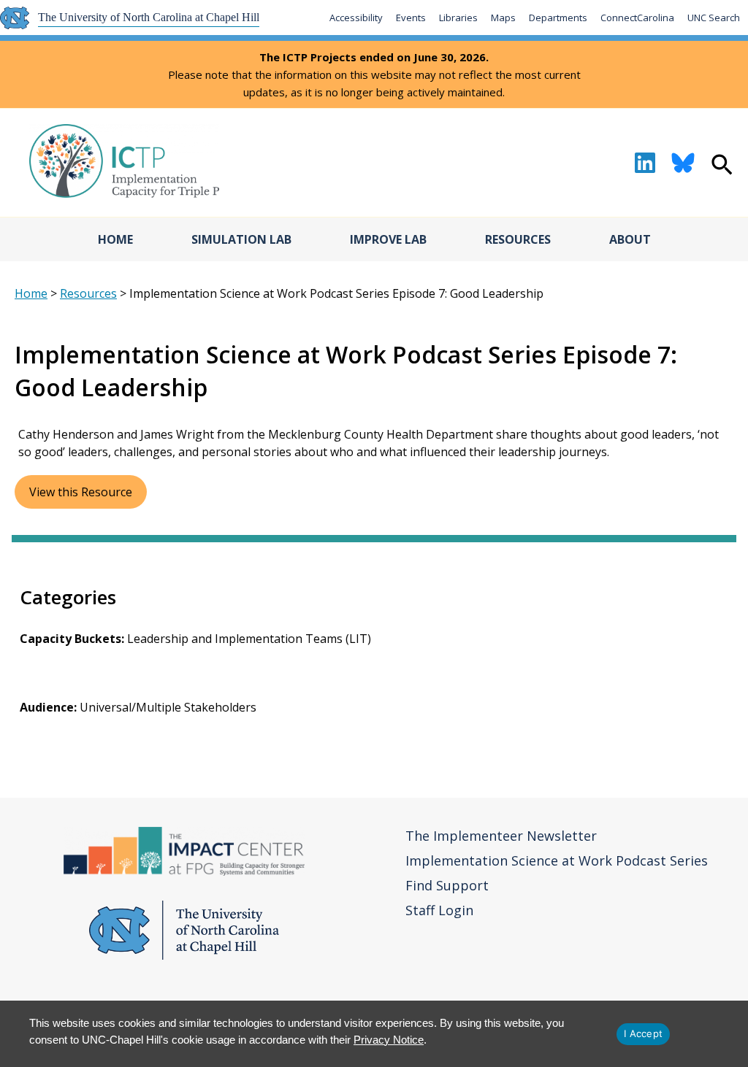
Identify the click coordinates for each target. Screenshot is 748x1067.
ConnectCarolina (637, 17)
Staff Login (439, 910)
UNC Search (713, 17)
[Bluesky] (683, 163)
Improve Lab (388, 239)
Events (411, 17)
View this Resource (80, 492)
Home (115, 239)
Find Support (447, 885)
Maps (503, 17)
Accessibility (356, 17)
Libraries (458, 17)
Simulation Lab (241, 239)
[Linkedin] (645, 163)
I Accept (643, 1033)
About (630, 239)
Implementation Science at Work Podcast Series (556, 860)
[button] (722, 166)
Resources (518, 239)
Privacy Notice (389, 1039)
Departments (558, 17)
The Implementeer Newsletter (501, 835)
